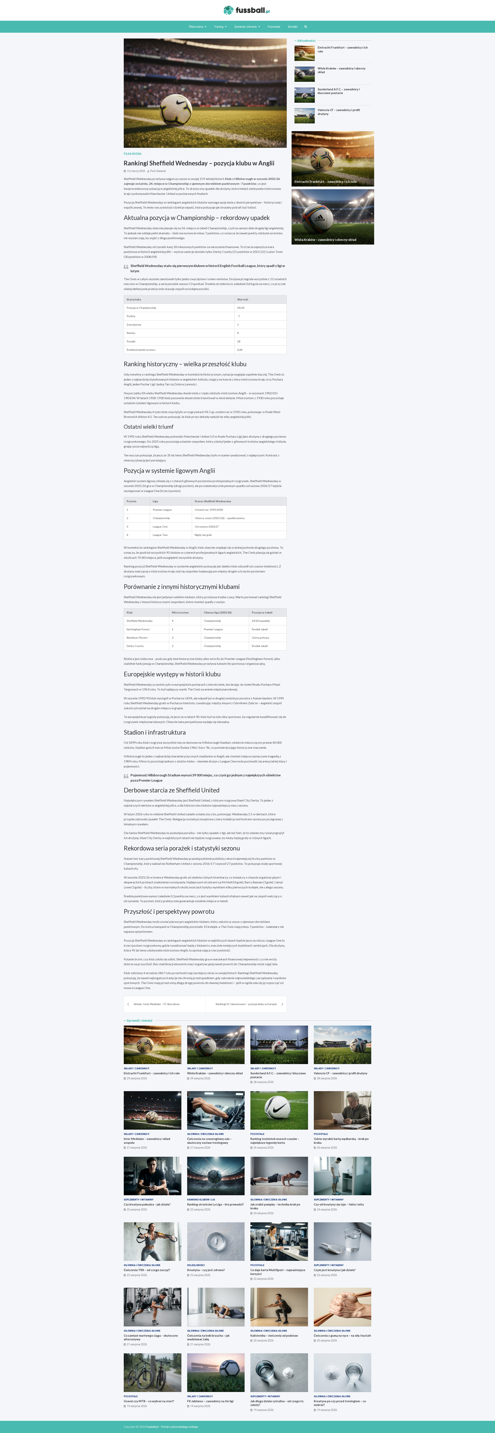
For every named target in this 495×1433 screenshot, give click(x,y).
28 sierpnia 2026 (263, 1082)
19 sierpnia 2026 (137, 1406)
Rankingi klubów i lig (201, 1199)
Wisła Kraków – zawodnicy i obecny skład (325, 240)
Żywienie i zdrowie (245, 26)
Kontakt (293, 26)
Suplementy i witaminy (139, 1199)
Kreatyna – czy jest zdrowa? (206, 1270)
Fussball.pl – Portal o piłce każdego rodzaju (172, 1426)
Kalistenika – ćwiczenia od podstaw (274, 1335)
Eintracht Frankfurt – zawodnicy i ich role (325, 182)
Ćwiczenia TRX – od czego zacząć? (147, 1270)
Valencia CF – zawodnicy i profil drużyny (340, 1073)
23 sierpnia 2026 (137, 1275)
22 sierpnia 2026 (263, 1278)
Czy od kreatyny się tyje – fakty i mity (339, 1204)
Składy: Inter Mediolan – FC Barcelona (156, 1004)
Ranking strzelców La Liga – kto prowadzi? (215, 1204)
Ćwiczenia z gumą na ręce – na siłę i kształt (342, 1335)
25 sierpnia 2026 (137, 1209)
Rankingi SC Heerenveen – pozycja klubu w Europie (246, 1004)
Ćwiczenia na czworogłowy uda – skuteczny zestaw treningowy (209, 1140)
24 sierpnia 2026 (263, 1213)
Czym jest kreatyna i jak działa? (334, 1270)
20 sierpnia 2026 (263, 1340)
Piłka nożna (196, 26)
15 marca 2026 (136, 171)
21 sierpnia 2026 (137, 1344)
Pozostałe (274, 26)
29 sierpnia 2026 (137, 1078)
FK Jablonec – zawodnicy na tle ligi (210, 1401)
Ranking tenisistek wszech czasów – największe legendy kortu (274, 1140)
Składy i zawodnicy (136, 1068)
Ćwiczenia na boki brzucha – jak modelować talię (208, 1337)
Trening (218, 26)
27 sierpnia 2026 (137, 1147)
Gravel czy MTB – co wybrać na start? (149, 1401)
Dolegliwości (196, 1265)
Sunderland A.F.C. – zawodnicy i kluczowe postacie (339, 91)
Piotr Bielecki (158, 171)
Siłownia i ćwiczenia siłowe (205, 1134)
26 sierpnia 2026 (263, 1147)
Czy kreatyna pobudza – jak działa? (147, 1204)
